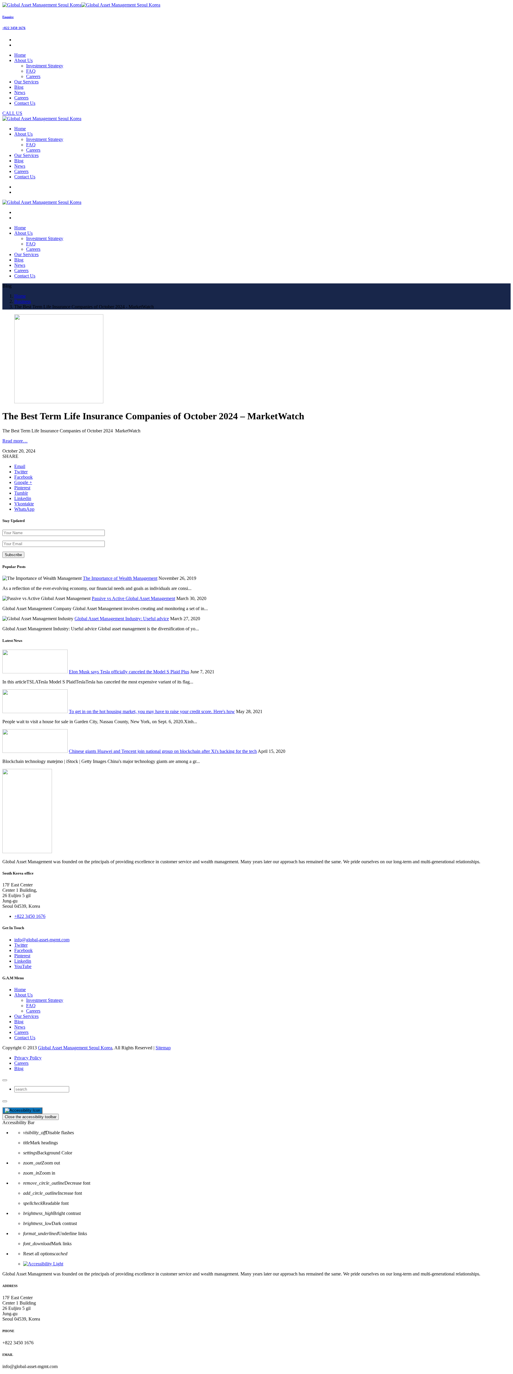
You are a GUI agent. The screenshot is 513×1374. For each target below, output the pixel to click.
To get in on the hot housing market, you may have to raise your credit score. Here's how (152, 711)
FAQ (31, 71)
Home (20, 989)
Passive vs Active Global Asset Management (133, 598)
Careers (33, 76)
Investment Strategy (44, 65)
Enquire (8, 17)
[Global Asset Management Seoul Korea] (81, 4)
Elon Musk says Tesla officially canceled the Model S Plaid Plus (129, 671)
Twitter (21, 945)
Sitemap (163, 1047)
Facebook (23, 950)
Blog (18, 1021)
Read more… (15, 440)
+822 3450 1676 (14, 28)
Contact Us (24, 1037)
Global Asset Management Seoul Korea (75, 1047)
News (19, 1026)
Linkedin (22, 961)
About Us (23, 994)
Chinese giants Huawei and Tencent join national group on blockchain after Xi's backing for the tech (163, 751)
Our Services (26, 1016)
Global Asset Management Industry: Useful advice (122, 618)
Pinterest (22, 955)
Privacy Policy (28, 1057)
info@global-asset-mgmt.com (41, 939)
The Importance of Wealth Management (120, 578)
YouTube (22, 966)
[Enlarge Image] (58, 401)
